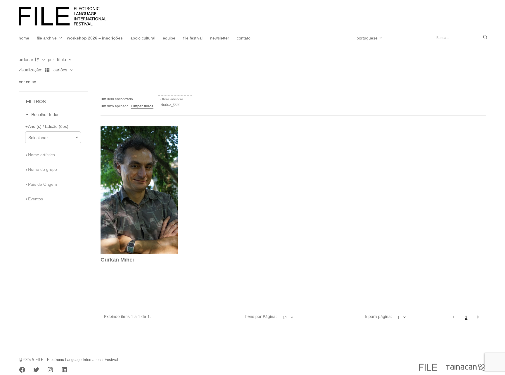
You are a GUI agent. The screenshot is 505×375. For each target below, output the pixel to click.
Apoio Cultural (142, 38)
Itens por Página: (261, 316)
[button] (454, 317)
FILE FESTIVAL (193, 38)
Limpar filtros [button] (142, 106)
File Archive (47, 38)
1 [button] (466, 317)
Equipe (169, 38)
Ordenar (26, 59)
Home (24, 38)
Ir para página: (378, 316)
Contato (243, 38)
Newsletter (219, 38)
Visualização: (31, 70)
